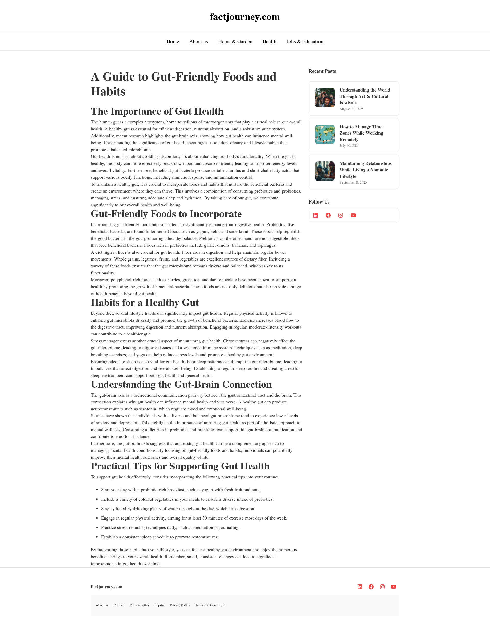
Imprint (160, 605)
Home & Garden (235, 41)
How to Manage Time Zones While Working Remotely (361, 133)
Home (173, 41)
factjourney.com (106, 586)
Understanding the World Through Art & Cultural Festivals (365, 96)
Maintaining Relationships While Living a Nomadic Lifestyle (366, 169)
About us (198, 41)
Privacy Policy (180, 605)
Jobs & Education (305, 41)
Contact (119, 605)
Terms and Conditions (210, 605)
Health (269, 41)
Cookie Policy (140, 605)
